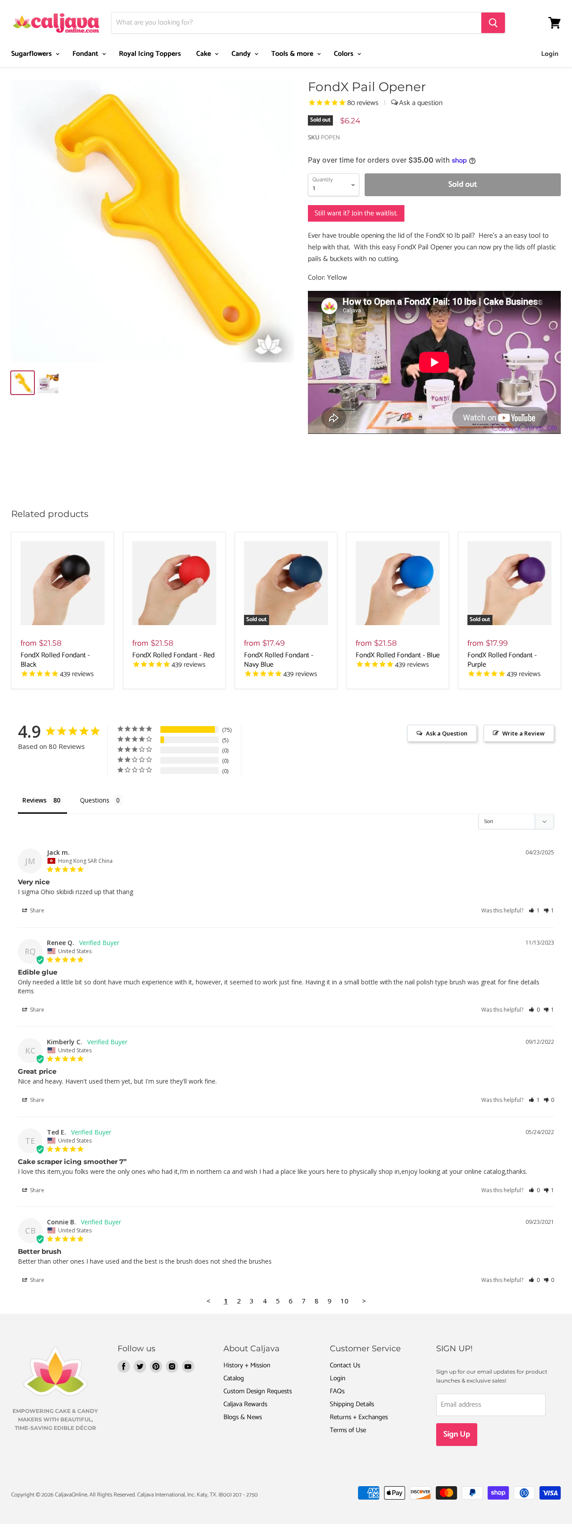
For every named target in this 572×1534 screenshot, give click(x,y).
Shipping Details (352, 1404)
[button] (534, 910)
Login (550, 53)
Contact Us (345, 1365)
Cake (204, 54)
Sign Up (456, 1434)
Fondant (86, 54)
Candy (241, 54)
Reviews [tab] (34, 800)
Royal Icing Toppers (150, 54)
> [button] (364, 1300)
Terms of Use (348, 1430)
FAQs (337, 1391)
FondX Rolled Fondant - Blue (398, 655)
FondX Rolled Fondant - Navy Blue (278, 660)
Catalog (233, 1378)
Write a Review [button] (523, 733)
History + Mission (246, 1365)
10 (345, 1300)
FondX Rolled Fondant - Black (55, 660)
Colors (344, 54)
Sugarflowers (32, 54)
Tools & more (293, 54)
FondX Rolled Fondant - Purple (502, 660)
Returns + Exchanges (359, 1417)
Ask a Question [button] (446, 733)
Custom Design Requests (257, 1391)
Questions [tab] (94, 800)
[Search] (493, 23)
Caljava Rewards (245, 1404)
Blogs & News (242, 1417)
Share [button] (36, 910)
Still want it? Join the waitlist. (356, 213)
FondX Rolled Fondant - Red (173, 655)
